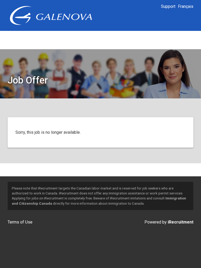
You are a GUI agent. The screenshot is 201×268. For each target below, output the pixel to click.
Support (168, 6)
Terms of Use (20, 222)
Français (185, 6)
